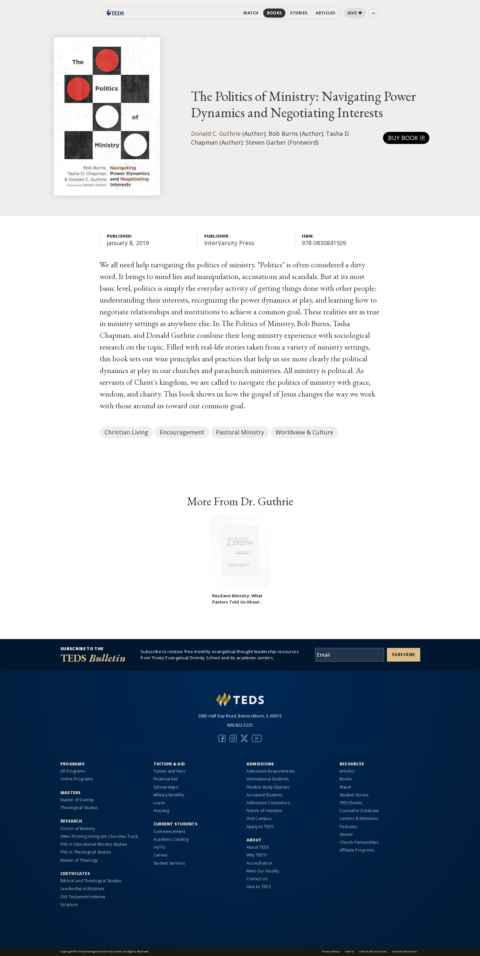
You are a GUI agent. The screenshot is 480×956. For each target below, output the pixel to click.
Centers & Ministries (359, 818)
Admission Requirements (271, 771)
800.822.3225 (240, 725)
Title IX (349, 951)
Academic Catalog (170, 839)
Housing (161, 810)
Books (274, 13)
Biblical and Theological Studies (90, 881)
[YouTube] (257, 738)
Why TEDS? (257, 855)
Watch (251, 13)
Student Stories (354, 795)
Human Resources (404, 951)
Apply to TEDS (260, 826)
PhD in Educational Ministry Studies (93, 844)
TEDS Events (351, 803)
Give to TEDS (259, 886)
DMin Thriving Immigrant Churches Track (99, 836)
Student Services (169, 863)
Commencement (169, 831)
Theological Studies (79, 807)
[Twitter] (244, 738)
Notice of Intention (264, 810)
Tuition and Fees (169, 771)
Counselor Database (359, 810)
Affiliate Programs (357, 850)
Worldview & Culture (304, 432)
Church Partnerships (359, 842)
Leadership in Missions (82, 888)
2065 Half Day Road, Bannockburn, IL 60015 (240, 716)
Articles (325, 13)
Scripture (69, 904)
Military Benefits (168, 795)
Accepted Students (264, 795)
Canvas (160, 855)
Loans (159, 803)
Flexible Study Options (268, 787)
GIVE (352, 13)
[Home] (240, 700)
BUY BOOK (404, 138)
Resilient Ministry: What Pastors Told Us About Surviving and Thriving (237, 602)
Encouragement (182, 432)
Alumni (346, 834)
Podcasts (348, 826)
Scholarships (165, 787)
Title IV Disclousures (373, 951)
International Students (268, 779)
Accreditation (259, 863)
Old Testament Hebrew (82, 897)
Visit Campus (259, 818)
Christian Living (126, 432)
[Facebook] (222, 738)
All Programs (72, 771)
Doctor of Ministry (77, 828)
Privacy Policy (331, 951)
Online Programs (76, 779)
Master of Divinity (77, 800)
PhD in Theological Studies (85, 852)
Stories (298, 13)
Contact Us (257, 879)
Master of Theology (79, 860)
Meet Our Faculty (263, 871)
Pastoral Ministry (240, 432)
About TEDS (258, 847)
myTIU (159, 847)
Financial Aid (165, 779)
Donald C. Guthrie (216, 133)
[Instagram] (233, 738)
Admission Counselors (268, 803)
